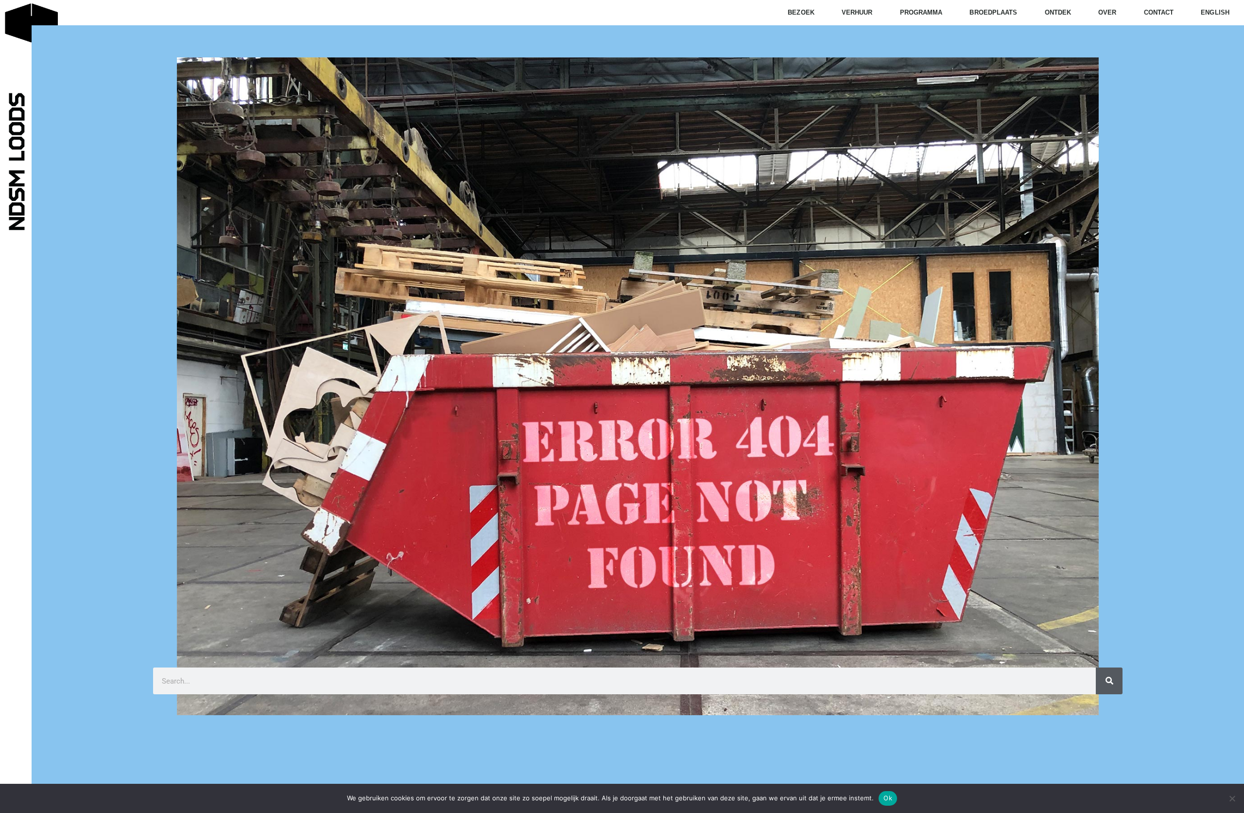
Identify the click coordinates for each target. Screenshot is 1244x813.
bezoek (801, 12)
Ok (887, 798)
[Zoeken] (1109, 681)
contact (1159, 12)
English (1215, 12)
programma (921, 12)
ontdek (1058, 12)
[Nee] (1232, 798)
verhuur (857, 12)
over (1107, 12)
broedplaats (993, 12)
